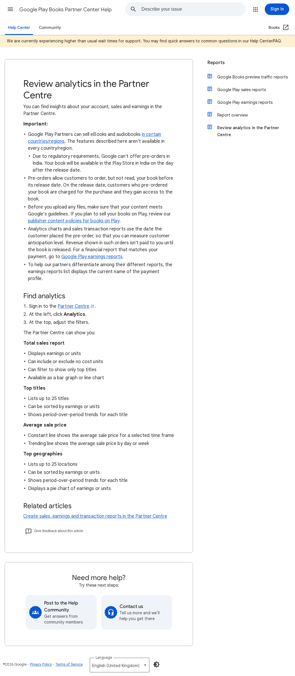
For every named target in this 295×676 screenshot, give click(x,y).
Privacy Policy (41, 664)
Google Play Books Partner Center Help (65, 9)
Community (50, 27)
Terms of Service (69, 664)
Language (104, 657)
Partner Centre (73, 306)
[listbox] (120, 665)
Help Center (19, 27)
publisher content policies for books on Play (74, 221)
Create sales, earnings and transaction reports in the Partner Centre (95, 516)
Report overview (232, 115)
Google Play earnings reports (91, 257)
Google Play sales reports (241, 89)
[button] (10, 9)
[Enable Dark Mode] (156, 664)
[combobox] (193, 9)
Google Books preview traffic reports (252, 77)
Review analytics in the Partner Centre (248, 131)
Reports (216, 62)
